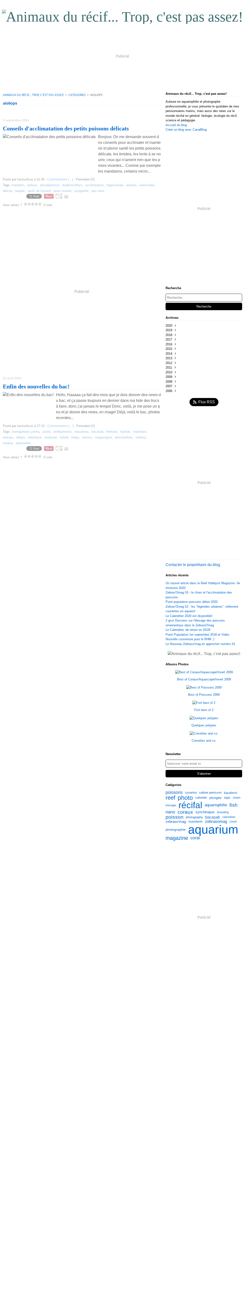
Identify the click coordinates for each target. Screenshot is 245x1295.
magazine (177, 838)
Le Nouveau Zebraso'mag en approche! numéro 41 (200, 644)
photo (185, 798)
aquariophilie (216, 805)
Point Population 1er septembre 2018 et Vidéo (197, 634)
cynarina (191, 792)
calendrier (228, 817)
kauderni (230, 792)
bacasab (212, 817)
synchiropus (205, 812)
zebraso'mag (176, 821)
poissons (174, 792)
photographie (176, 829)
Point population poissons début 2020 (191, 602)
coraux (185, 812)
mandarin (195, 821)
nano (170, 812)
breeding (223, 812)
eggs (227, 797)
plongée (215, 797)
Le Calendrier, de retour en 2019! (188, 630)
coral (195, 838)
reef (170, 798)
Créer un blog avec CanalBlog (186, 129)
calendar (201, 797)
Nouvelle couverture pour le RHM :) (190, 639)
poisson (175, 817)
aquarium (213, 829)
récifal (190, 805)
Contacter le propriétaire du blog (193, 565)
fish (233, 805)
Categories (77, 95)
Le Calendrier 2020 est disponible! (189, 616)
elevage (171, 805)
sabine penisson (210, 792)
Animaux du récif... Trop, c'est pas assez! (33, 95)
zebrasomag (216, 822)
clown (236, 797)
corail (233, 821)
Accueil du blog (176, 125)
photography (194, 817)
